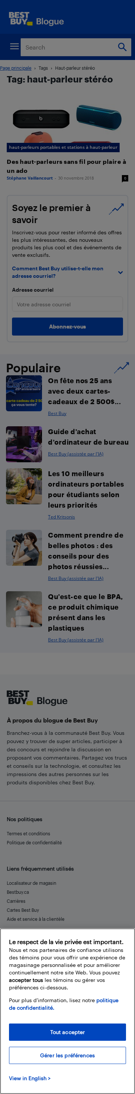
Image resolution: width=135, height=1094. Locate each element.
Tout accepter (67, 1032)
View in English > (30, 1078)
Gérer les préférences (67, 1055)
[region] (67, 1011)
